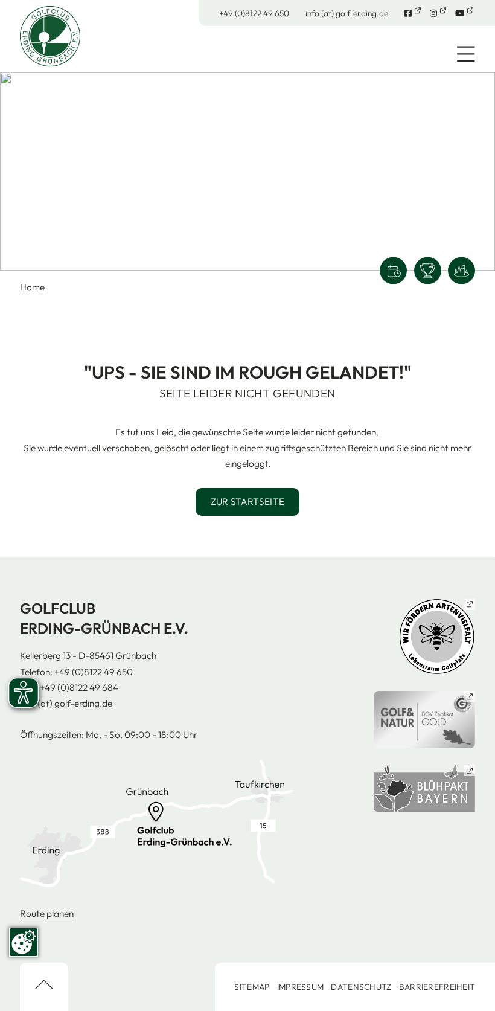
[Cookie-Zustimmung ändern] (23, 942)
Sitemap (251, 986)
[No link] (247, 171)
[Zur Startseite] (50, 35)
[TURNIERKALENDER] (427, 270)
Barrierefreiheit (437, 986)
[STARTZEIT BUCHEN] (393, 270)
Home (32, 287)
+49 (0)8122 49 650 (254, 13)
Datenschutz (361, 986)
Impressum (300, 986)
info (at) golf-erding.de (346, 13)
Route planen (47, 913)
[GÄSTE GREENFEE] (461, 270)
